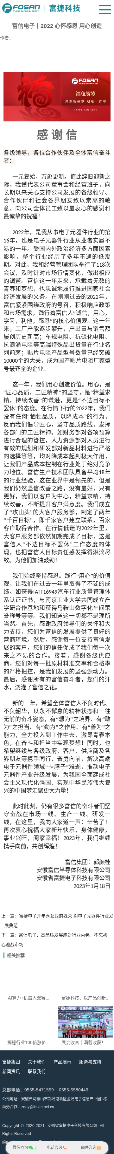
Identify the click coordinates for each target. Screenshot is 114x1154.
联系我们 (37, 1071)
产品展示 (62, 1061)
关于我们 (37, 1061)
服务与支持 (90, 1061)
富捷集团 (11, 1061)
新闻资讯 (11, 1071)
